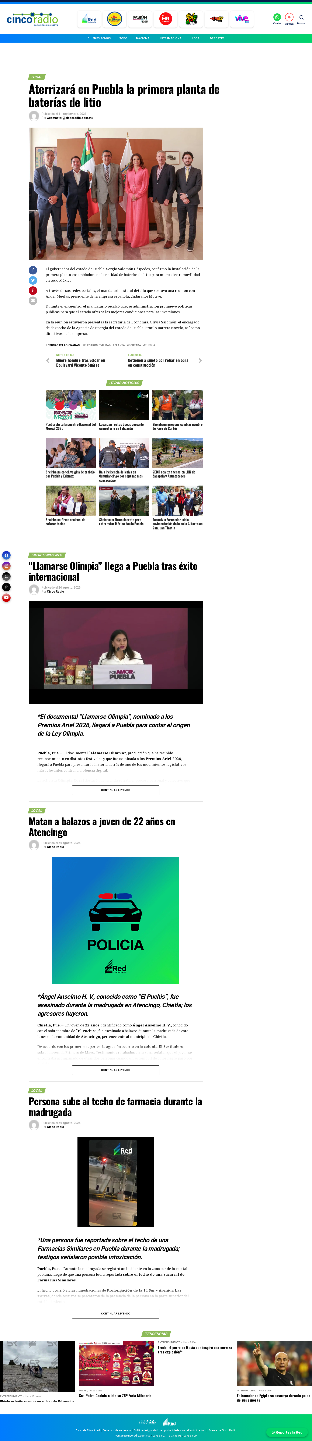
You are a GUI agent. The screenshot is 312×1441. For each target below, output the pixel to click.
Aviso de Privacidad (88, 1430)
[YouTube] (6, 597)
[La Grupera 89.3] (114, 19)
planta (119, 345)
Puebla (150, 345)
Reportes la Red (288, 1432)
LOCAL (196, 38)
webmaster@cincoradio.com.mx (70, 118)
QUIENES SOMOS (99, 38)
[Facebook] (6, 555)
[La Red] (89, 19)
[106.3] (242, 19)
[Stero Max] (217, 19)
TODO (123, 38)
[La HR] (166, 19)
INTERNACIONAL (171, 38)
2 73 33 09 (190, 1435)
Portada (135, 345)
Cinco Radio (55, 591)
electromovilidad (97, 345)
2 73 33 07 (159, 1435)
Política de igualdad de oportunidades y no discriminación (169, 1430)
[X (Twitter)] (6, 576)
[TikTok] (6, 587)
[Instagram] (6, 566)
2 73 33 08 (175, 1435)
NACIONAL (143, 38)
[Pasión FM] (140, 19)
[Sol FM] (191, 19)
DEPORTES (217, 38)
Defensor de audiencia (117, 1430)
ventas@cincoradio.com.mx (132, 1435)
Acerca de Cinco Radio (222, 1430)
